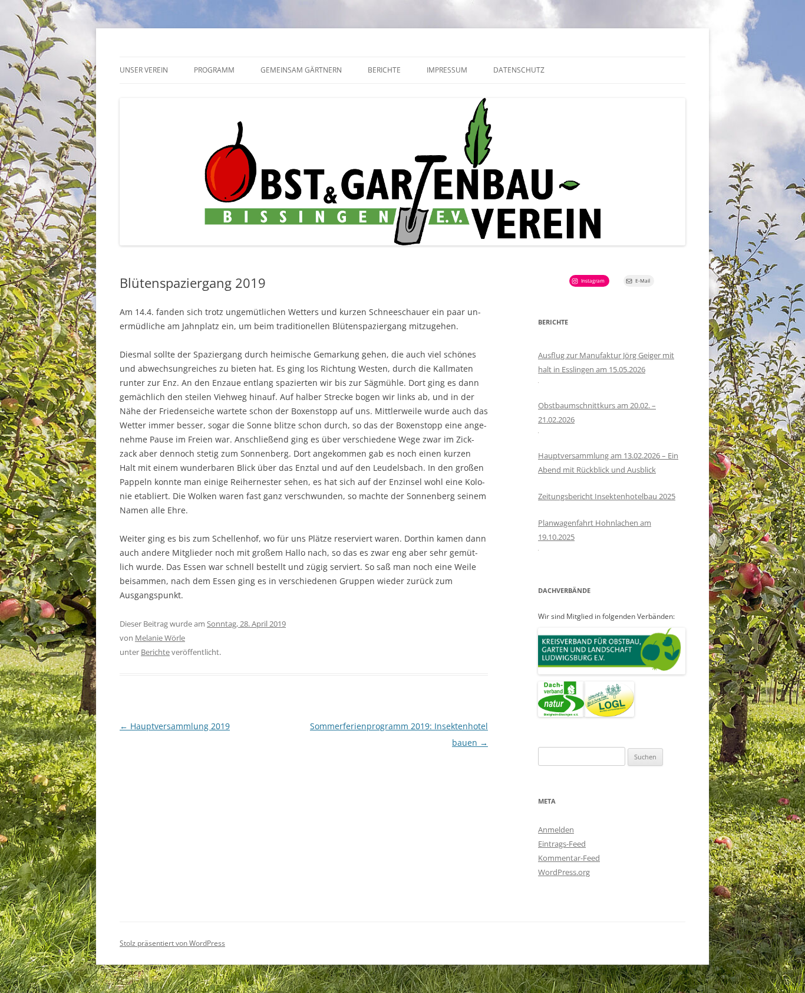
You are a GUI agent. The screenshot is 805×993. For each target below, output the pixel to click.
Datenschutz (519, 70)
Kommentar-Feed (569, 858)
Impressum (447, 70)
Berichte (384, 70)
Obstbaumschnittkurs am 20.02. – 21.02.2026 (597, 412)
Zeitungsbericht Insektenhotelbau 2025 (606, 496)
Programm (214, 70)
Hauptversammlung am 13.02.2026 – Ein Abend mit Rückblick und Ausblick (608, 462)
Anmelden (556, 829)
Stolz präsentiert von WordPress (172, 943)
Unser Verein (144, 70)
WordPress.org (564, 872)
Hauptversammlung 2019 (175, 726)
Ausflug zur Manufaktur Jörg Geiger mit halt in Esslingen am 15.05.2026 (606, 362)
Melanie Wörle (160, 637)
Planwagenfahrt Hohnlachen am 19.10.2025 (594, 529)
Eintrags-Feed (562, 843)
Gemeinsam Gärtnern (301, 70)
